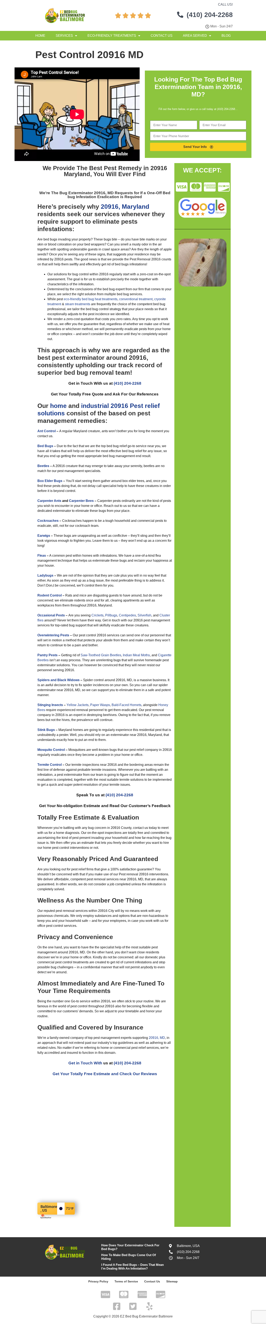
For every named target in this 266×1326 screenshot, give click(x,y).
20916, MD (157, 1037)
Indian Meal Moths (136, 655)
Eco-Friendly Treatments (111, 35)
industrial (95, 405)
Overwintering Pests (53, 635)
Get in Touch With (85, 1063)
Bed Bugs (45, 446)
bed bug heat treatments (99, 299)
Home (40, 35)
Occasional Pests (51, 615)
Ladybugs (45, 575)
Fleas (41, 555)
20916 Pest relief (135, 405)
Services (64, 35)
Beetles (43, 466)
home (58, 405)
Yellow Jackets (77, 705)
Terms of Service (126, 1281)
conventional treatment (136, 299)
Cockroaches (48, 520)
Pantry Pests (47, 655)
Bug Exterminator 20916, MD (87, 193)
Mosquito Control (51, 749)
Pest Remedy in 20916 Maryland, (115, 171)
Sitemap (172, 1281)
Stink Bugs (46, 730)
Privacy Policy (98, 1281)
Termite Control (49, 764)
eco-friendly (72, 299)
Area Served (195, 35)
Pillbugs (111, 615)
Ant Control (46, 431)
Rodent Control (49, 595)
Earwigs (43, 535)
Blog (226, 35)
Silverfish (144, 615)
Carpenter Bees (81, 501)
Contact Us (161, 35)
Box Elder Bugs (49, 481)
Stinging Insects (50, 705)
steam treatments (78, 304)
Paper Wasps (100, 705)
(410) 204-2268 (127, 383)
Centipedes (127, 615)
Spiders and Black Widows (58, 680)
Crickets (97, 615)
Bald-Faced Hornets (126, 705)
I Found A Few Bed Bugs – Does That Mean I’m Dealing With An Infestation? (132, 1266)
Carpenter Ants (49, 501)
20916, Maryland (125, 206)
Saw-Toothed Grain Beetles (101, 655)
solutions (51, 413)
